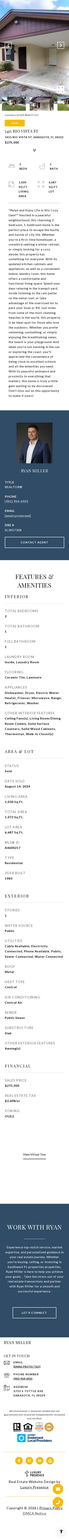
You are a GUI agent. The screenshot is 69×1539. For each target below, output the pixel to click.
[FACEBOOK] (19, 1460)
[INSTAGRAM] (29, 1460)
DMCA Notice (34, 1513)
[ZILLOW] (50, 1460)
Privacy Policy (51, 1508)
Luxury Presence (34, 1487)
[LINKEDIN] (40, 1460)
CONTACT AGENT (34, 542)
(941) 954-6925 (16, 501)
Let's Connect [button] (34, 1312)
